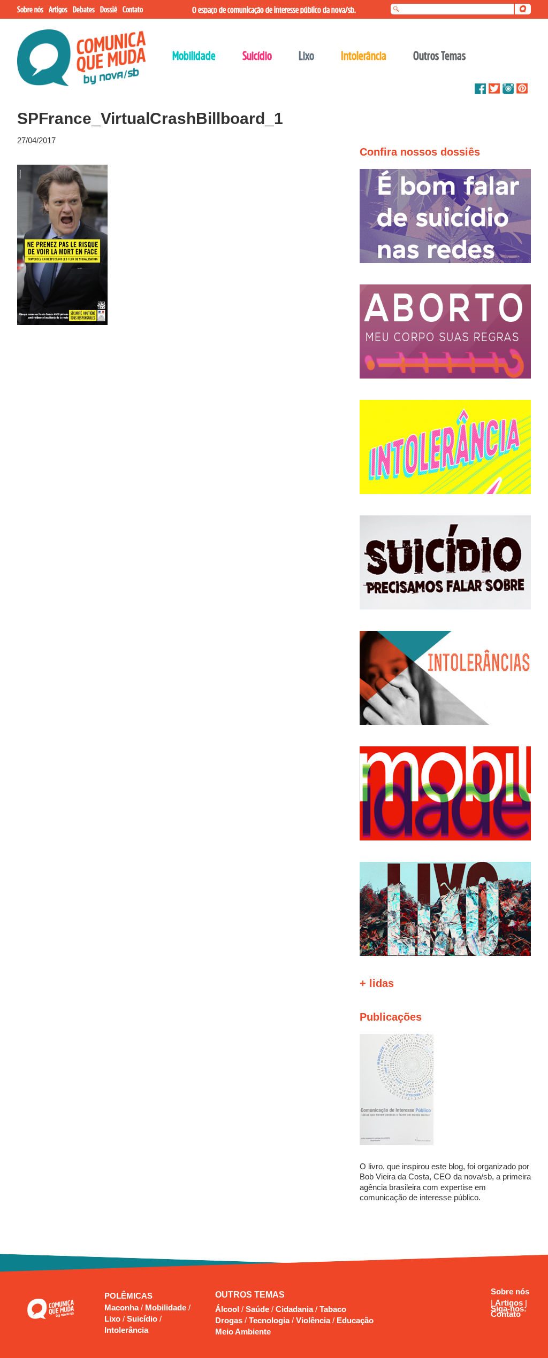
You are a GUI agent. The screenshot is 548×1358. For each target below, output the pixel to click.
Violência (313, 1320)
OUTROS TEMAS (250, 1294)
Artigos (510, 1302)
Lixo (113, 1318)
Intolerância (126, 1329)
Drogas (228, 1320)
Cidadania (294, 1309)
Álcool (227, 1309)
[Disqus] (171, 469)
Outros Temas (439, 55)
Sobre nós (510, 1291)
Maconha (122, 1307)
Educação (355, 1320)
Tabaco (332, 1309)
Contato (506, 1313)
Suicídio (143, 1318)
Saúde (257, 1309)
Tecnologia (269, 1320)
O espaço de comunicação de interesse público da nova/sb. (274, 9)
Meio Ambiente (243, 1331)
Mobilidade (166, 1307)
